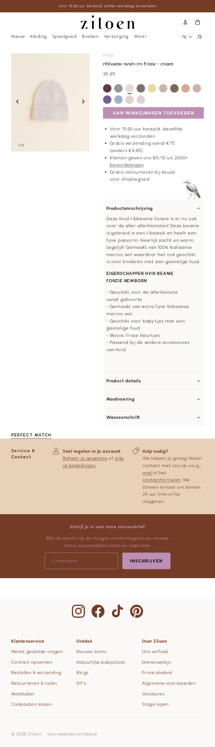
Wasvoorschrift (123, 417)
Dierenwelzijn (156, 662)
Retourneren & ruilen (34, 683)
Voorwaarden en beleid (72, 734)
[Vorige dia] (15, 102)
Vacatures (153, 694)
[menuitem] (140, 36)
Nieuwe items (91, 651)
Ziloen (34, 734)
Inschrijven (146, 561)
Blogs (82, 672)
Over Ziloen (154, 641)
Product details (123, 381)
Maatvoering (120, 399)
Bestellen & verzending (36, 672)
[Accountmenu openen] (185, 22)
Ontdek (84, 641)
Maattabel (22, 694)
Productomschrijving (129, 208)
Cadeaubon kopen (31, 704)
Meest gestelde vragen (37, 651)
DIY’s (81, 683)
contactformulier (161, 479)
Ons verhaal (155, 651)
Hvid (108, 55)
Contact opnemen (31, 662)
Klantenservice (28, 641)
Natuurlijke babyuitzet (100, 662)
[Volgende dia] (85, 102)
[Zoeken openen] (200, 37)
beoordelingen (127, 164)
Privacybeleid (157, 672)
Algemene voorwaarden (169, 683)
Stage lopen (155, 704)
